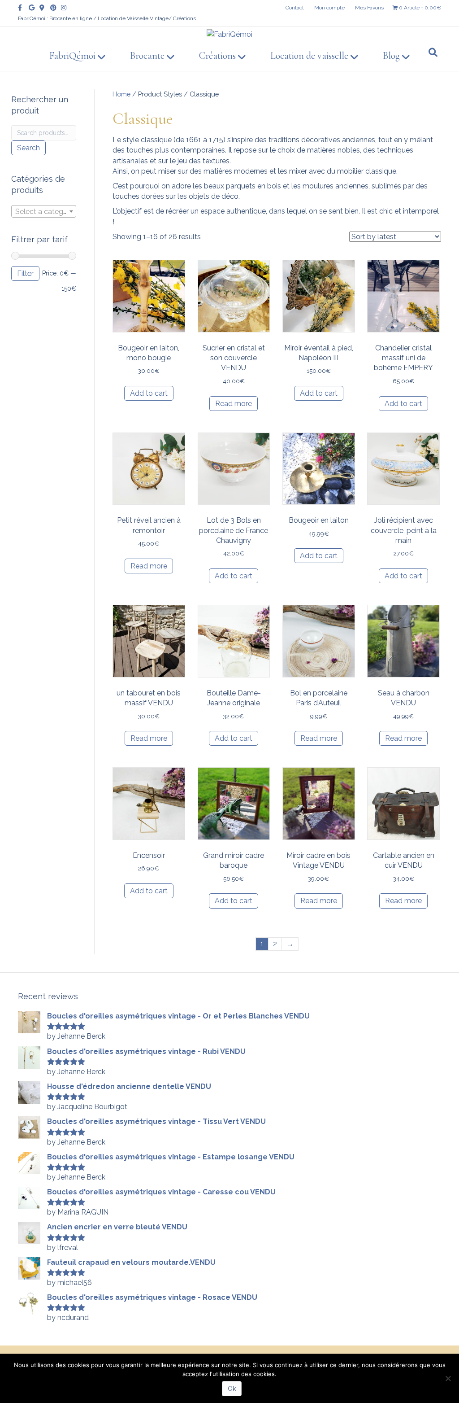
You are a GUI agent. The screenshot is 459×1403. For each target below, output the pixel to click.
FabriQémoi (72, 55)
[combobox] (43, 211)
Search (28, 148)
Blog (391, 55)
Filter (25, 273)
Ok (232, 1388)
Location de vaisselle (309, 55)
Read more (233, 403)
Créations (217, 55)
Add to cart (149, 393)
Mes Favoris (369, 7)
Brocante (147, 55)
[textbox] (44, 211)
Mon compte (329, 7)
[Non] (447, 1378)
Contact (295, 7)
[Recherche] (433, 52)
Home (121, 94)
